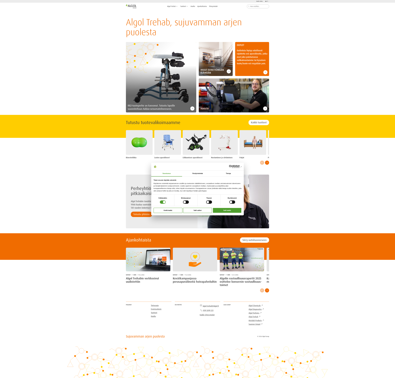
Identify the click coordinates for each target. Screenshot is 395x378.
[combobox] (258, 6)
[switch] (186, 202)
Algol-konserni (225, 249)
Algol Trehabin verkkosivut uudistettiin (142, 280)
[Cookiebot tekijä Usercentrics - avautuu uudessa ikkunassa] (233, 166)
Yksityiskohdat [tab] (197, 173)
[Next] (267, 163)
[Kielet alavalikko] (268, 1)
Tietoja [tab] (228, 173)
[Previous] (262, 163)
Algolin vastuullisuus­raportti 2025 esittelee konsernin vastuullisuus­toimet (241, 282)
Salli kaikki (227, 210)
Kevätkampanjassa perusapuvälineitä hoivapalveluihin (195, 280)
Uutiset (128, 275)
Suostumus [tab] (167, 173)
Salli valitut (198, 210)
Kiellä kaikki (168, 210)
